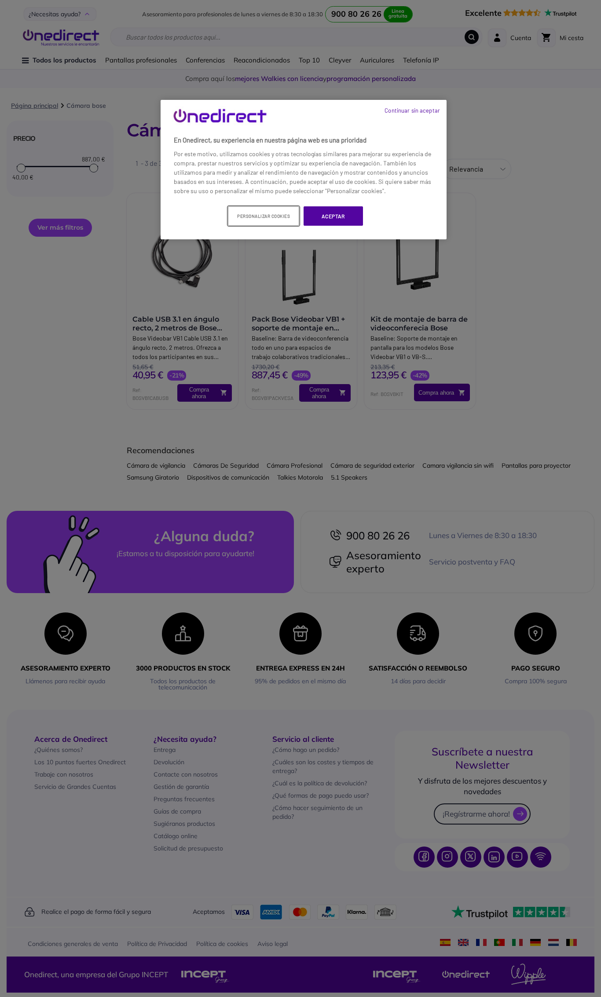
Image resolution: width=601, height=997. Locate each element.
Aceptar (333, 216)
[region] (304, 170)
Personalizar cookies (263, 216)
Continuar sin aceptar (412, 110)
